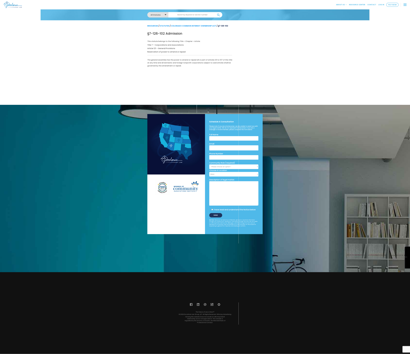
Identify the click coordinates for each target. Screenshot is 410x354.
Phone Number (216, 153)
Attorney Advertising (224, 314)
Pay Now (392, 5)
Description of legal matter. (222, 179)
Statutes (164, 26)
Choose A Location (218, 170)
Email (211, 144)
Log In (381, 5)
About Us (340, 5)
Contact (371, 5)
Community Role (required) (222, 163)
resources (152, 26)
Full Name (213, 134)
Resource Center (357, 5)
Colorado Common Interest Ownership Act (193, 26)
